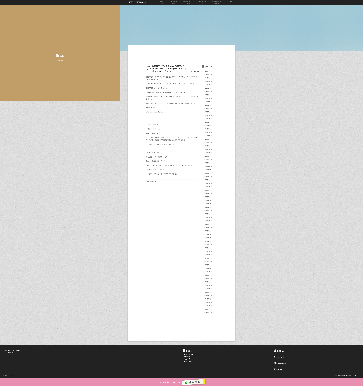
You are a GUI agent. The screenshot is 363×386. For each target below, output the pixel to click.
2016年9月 (207, 272)
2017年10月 (207, 241)
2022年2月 (207, 119)
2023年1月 (207, 102)
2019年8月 (207, 176)
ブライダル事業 (189, 354)
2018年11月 (207, 204)
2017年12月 (207, 234)
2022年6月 (207, 108)
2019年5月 (207, 187)
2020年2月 (207, 163)
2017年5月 (207, 251)
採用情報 (202, 2)
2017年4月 (207, 255)
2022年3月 (207, 115)
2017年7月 (207, 244)
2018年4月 (207, 224)
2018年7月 (207, 214)
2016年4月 (207, 289)
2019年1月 (207, 197)
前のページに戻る (152, 181)
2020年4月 (207, 159)
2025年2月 (207, 85)
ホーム (163, 2)
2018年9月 (207, 210)
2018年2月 (207, 231)
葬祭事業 (187, 357)
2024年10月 (207, 88)
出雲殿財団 (216, 2)
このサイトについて (9, 375)
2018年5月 (207, 221)
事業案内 (174, 2)
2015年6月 (207, 312)
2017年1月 (207, 265)
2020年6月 (207, 153)
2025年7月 (207, 81)
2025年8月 (207, 78)
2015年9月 (207, 302)
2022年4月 (207, 112)
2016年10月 (207, 268)
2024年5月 (207, 91)
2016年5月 (207, 285)
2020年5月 (207, 156)
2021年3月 (207, 146)
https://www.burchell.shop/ (155, 112)
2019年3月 (207, 193)
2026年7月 (207, 71)
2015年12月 (207, 299)
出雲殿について (188, 2)
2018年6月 (207, 217)
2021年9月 (207, 129)
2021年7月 (207, 136)
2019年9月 (207, 173)
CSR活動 (230, 2)
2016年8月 (207, 275)
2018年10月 (207, 207)
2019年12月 (207, 170)
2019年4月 (207, 190)
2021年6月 (207, 139)
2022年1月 (207, 122)
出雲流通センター (189, 361)
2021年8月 (207, 132)
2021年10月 (207, 125)
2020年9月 (207, 149)
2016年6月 (207, 282)
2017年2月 (207, 261)
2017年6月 (207, 248)
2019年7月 (207, 180)
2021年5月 (207, 142)
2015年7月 (207, 309)
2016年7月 (207, 278)
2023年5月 (207, 98)
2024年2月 (207, 95)
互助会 (187, 359)
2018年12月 (207, 200)
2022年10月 (207, 105)
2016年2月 (207, 292)
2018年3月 (207, 227)
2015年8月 (207, 306)
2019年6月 (207, 183)
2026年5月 (207, 74)
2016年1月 (207, 295)
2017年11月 (207, 238)
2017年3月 (207, 258)
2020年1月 (207, 166)
